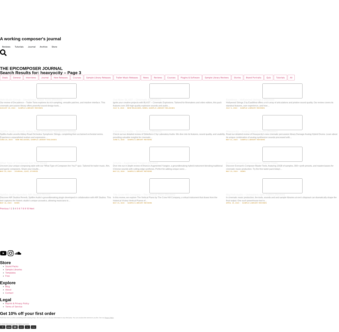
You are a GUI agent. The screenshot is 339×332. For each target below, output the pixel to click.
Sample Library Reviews (217, 77)
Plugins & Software (190, 77)
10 (28, 208)
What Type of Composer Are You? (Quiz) (23, 162)
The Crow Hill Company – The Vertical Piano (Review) (144, 194)
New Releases (61, 77)
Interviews (31, 77)
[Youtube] (3, 253)
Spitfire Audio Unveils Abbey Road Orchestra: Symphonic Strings (38, 131)
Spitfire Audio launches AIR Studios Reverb (25, 194)
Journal (45, 77)
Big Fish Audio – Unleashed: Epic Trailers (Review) (255, 194)
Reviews (158, 77)
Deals (5, 77)
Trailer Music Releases (127, 77)
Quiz (268, 77)
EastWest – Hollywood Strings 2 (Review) (250, 99)
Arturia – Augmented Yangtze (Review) (135, 162)
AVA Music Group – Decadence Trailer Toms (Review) (31, 99)
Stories (237, 77)
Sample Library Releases (98, 77)
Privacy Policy (109, 317)
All (291, 77)
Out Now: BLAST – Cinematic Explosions (137, 99)
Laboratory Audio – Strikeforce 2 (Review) (137, 131)
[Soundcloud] (18, 253)
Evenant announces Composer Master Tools (252, 162)
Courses (77, 77)
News (146, 77)
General (17, 77)
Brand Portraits (253, 77)
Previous (4, 208)
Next (32, 208)
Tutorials (280, 77)
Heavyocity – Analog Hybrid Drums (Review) (251, 131)
